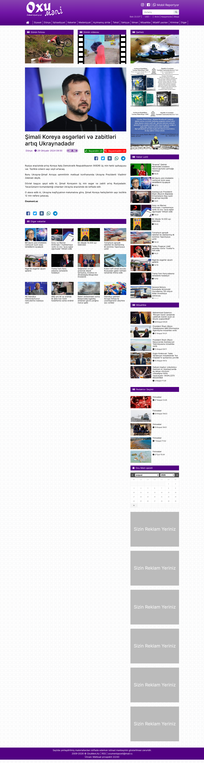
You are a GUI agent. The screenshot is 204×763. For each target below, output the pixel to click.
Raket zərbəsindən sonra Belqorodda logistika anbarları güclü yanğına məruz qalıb (89, 299)
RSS (104, 753)
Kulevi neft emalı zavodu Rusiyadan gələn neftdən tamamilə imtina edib (115, 271)
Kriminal (174, 22)
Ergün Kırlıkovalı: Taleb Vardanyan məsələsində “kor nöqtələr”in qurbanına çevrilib (166, 356)
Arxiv (157, 16)
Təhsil (116, 22)
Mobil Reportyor (167, 5)
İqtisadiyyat (59, 22)
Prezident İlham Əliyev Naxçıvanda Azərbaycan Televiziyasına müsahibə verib (163, 343)
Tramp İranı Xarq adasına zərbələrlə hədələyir (59, 271)
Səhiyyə (125, 22)
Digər (184, 22)
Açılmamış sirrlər (101, 22)
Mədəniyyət (85, 22)
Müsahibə (145, 22)
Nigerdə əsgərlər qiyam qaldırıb (35, 270)
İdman (135, 22)
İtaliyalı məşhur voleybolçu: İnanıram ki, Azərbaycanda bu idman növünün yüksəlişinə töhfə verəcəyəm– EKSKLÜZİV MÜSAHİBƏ (165, 372)
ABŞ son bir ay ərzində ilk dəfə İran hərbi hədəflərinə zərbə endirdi (62, 298)
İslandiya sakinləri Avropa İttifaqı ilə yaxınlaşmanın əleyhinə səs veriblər (114, 299)
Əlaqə (176, 16)
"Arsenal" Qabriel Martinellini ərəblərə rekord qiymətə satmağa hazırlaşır (163, 168)
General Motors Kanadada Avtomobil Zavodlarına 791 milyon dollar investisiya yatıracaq (162, 291)
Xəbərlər (71, 22)
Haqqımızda (166, 16)
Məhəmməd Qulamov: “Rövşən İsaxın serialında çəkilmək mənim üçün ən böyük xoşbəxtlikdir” (164, 316)
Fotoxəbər (157, 397)
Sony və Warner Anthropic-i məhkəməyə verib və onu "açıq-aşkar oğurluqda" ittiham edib (62, 246)
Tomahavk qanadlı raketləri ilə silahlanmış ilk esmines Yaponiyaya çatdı (114, 246)
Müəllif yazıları (160, 22)
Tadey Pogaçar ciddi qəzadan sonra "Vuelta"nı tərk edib (163, 248)
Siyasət (37, 22)
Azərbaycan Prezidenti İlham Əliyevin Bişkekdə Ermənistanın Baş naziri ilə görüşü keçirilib (162, 195)
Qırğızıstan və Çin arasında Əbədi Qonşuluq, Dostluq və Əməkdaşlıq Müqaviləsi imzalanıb (88, 273)
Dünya (47, 22)
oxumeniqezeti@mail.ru (120, 753)
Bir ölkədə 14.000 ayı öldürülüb (87, 244)
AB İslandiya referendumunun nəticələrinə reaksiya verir (34, 299)
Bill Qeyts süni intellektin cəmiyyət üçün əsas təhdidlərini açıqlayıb (35, 245)
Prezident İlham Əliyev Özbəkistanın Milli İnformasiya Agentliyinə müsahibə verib (166, 328)
